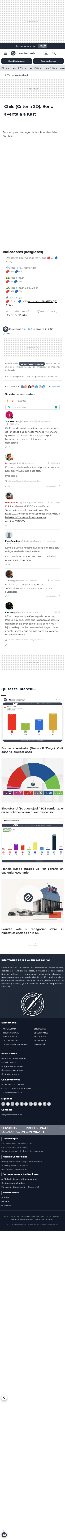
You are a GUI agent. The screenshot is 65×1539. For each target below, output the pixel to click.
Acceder (55, 386)
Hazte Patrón (9, 1053)
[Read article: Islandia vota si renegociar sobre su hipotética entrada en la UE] (32, 901)
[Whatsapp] (12, 1104)
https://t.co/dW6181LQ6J (42, 301)
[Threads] (17, 1104)
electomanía (27, 53)
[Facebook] (8, 1104)
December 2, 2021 (16, 315)
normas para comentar (32, 364)
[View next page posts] (35, 944)
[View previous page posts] (30, 944)
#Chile (10, 305)
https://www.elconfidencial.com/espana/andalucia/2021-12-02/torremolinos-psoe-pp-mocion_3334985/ (32, 517)
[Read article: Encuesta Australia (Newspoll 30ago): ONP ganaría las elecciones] (32, 720)
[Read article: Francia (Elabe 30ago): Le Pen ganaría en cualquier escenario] (32, 840)
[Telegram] (22, 1104)
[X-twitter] (3, 1104)
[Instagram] (31, 1104)
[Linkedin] (44, 1104)
